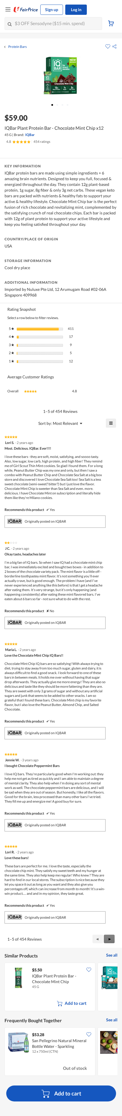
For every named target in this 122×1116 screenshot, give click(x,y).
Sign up (51, 9)
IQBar (30, 135)
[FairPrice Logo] (26, 9)
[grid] (61, 987)
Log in (76, 9)
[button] (114, 46)
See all (111, 955)
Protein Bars (17, 46)
